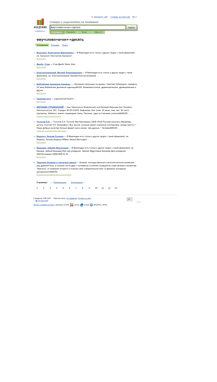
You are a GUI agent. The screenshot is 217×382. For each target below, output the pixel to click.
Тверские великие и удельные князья (56, 162)
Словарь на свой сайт (120, 17)
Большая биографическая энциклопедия (54, 175)
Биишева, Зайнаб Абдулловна (52, 148)
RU (133, 17)
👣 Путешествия (41, 201)
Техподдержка (71, 198)
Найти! (131, 27)
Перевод (55, 45)
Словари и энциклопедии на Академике (73, 22)
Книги (84, 32)
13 (116, 188)
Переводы (70, 32)
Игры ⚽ (98, 32)
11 (103, 188)
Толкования (57, 32)
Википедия (41, 59)
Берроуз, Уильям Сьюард (50, 136)
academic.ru (40, 31)
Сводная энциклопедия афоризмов (51, 131)
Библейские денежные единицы (53, 84)
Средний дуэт (44, 99)
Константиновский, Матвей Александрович (59, 72)
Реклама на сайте (84, 198)
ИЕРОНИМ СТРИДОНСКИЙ (50, 107)
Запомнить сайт (101, 17)
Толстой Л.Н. (43, 122)
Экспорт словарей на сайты (43, 205)
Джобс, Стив (43, 64)
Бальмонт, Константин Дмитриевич (55, 52)
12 (109, 188)
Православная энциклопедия (49, 116)
